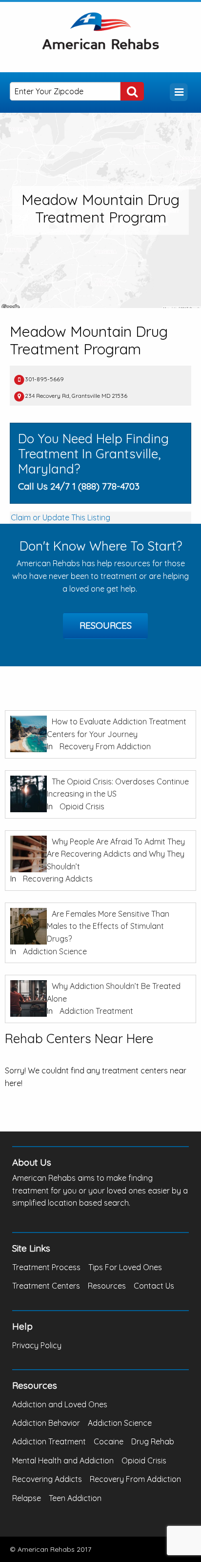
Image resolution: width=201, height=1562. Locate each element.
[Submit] (132, 91)
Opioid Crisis (82, 806)
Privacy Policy (36, 1345)
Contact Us (154, 1286)
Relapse (26, 1498)
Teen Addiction (75, 1498)
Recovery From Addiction (105, 746)
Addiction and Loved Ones (59, 1404)
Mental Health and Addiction (63, 1460)
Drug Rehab (152, 1441)
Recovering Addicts (58, 879)
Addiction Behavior (46, 1423)
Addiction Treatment (96, 1011)
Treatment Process (46, 1267)
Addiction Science (55, 951)
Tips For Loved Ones (125, 1267)
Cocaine (108, 1441)
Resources (106, 625)
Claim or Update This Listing (60, 517)
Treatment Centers (46, 1286)
